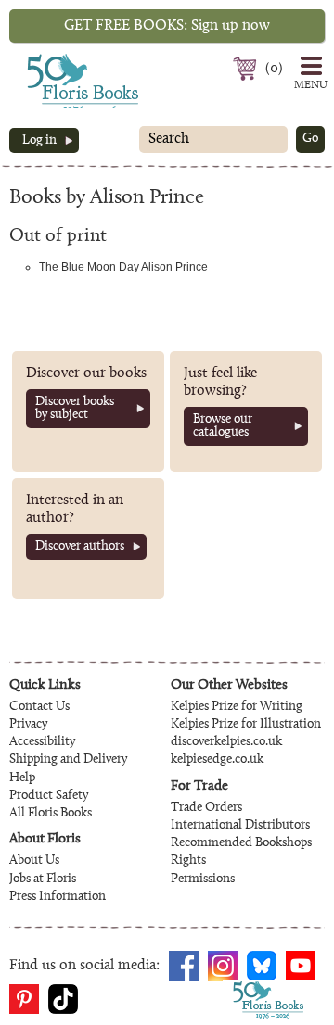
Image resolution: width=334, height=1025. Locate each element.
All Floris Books (50, 813)
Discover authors (79, 546)
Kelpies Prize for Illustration (246, 724)
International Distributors (240, 825)
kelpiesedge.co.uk (217, 759)
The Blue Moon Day (89, 266)
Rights (188, 860)
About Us (34, 860)
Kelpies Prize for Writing (236, 707)
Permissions (203, 879)
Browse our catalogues (222, 426)
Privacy (28, 724)
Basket (247, 69)
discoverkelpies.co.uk (226, 742)
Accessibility (42, 742)
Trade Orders (206, 808)
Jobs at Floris (42, 879)
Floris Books (48, 59)
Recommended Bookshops (241, 843)
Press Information (57, 897)
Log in (39, 140)
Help (22, 778)
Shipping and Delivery (68, 759)
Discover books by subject (74, 409)
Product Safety (48, 796)
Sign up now (167, 26)
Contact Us (39, 707)
